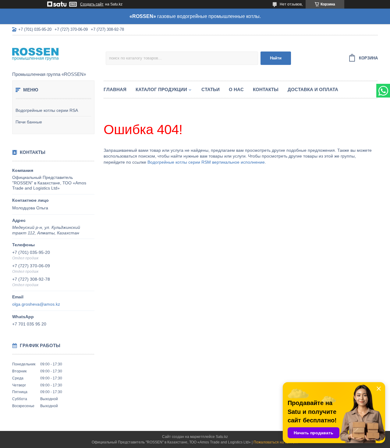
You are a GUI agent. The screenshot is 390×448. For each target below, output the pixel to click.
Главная (115, 89)
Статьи (210, 89)
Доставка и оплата (313, 89)
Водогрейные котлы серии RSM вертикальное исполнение (206, 162)
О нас (236, 89)
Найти (276, 58)
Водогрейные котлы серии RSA (47, 110)
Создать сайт (92, 4)
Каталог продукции (161, 89)
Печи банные (29, 121)
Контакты (265, 89)
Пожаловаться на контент (276, 442)
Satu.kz (222, 437)
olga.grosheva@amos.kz (36, 304)
